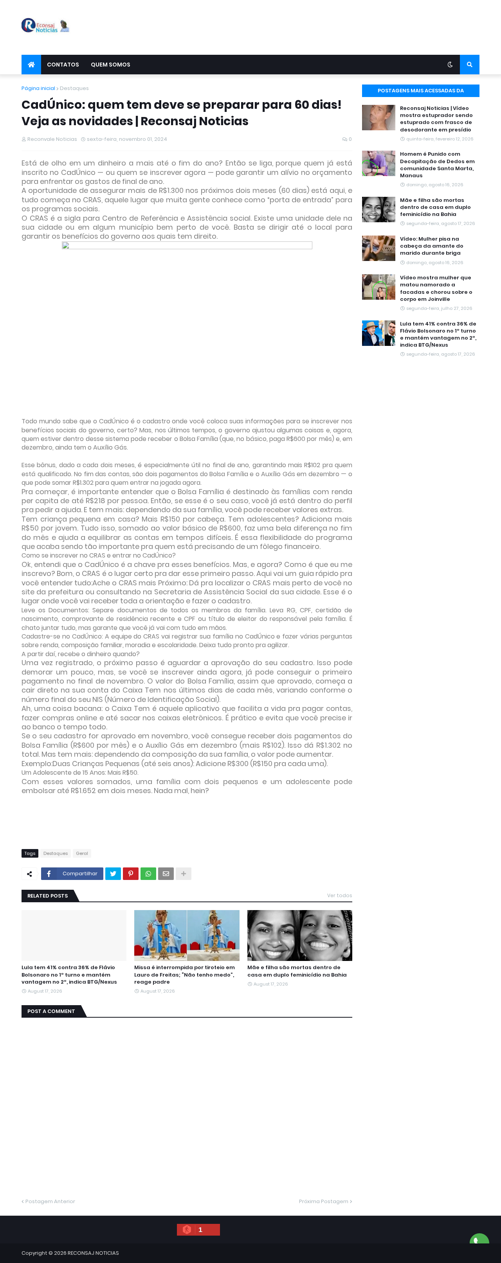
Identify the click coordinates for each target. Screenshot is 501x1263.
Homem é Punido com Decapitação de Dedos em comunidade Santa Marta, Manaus (437, 165)
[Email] (166, 873)
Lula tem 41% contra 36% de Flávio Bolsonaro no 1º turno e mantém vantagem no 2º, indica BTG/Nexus (69, 974)
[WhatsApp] (148, 873)
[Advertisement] (337, 27)
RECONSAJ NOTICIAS (93, 1253)
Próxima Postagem (323, 1201)
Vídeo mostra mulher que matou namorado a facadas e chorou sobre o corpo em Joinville (436, 288)
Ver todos (339, 895)
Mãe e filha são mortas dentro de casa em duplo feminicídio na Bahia (297, 971)
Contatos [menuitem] (63, 64)
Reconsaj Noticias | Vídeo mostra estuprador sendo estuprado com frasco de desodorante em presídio (436, 119)
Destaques (74, 88)
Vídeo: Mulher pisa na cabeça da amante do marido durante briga (431, 246)
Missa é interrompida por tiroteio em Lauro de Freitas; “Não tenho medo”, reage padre (184, 974)
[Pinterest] (131, 873)
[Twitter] (113, 873)
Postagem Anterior (50, 1201)
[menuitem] (31, 64)
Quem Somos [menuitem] (110, 64)
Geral (82, 853)
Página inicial (38, 88)
